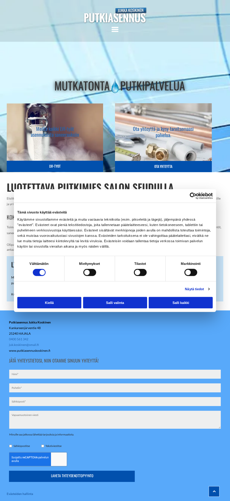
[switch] (89, 272)
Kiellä (49, 302)
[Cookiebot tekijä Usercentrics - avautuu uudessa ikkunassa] (193, 196)
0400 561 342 (18, 339)
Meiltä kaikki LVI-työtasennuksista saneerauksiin (55, 131)
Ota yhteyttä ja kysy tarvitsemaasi (163, 128)
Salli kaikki (180, 302)
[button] (115, 29)
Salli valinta (115, 302)
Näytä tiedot (194, 289)
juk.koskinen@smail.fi (24, 345)
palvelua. (163, 134)
